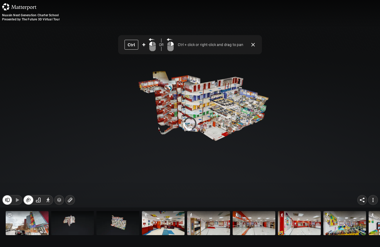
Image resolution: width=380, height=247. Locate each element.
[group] (38, 200)
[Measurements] (70, 200)
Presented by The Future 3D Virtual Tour (31, 19)
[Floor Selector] (59, 200)
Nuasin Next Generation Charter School (30, 15)
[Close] (253, 44)
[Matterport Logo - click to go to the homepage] (19, 6)
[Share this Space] (362, 200)
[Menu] (373, 200)
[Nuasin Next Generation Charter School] (190, 123)
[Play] (17, 200)
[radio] (28, 200)
